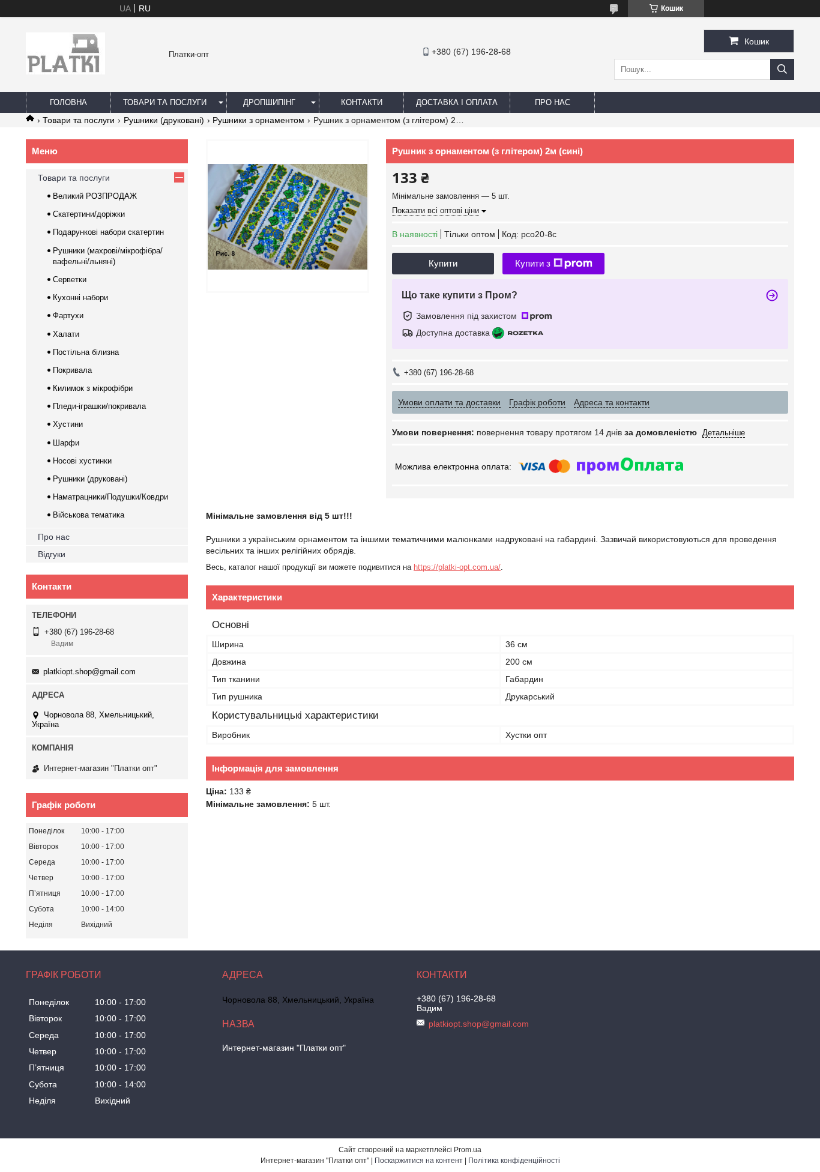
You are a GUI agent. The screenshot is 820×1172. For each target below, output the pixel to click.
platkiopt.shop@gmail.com (89, 671)
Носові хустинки (82, 460)
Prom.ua (467, 1150)
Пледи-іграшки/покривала (99, 406)
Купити (443, 263)
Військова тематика (88, 514)
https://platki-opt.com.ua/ (457, 567)
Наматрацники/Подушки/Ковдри (110, 496)
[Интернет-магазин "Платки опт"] (65, 71)
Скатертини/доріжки (89, 214)
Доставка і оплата (457, 102)
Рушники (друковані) (164, 120)
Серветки (69, 279)
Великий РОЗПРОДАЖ (95, 196)
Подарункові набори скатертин (108, 232)
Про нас (552, 102)
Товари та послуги (165, 102)
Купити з (532, 263)
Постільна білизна (86, 352)
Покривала (72, 370)
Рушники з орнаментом (258, 120)
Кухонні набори (80, 297)
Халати (66, 334)
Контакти (361, 102)
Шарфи (66, 442)
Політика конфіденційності (514, 1160)
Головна (68, 102)
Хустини (68, 424)
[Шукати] (782, 69)
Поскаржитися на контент (419, 1160)
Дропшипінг (269, 102)
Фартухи (68, 315)
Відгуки (51, 554)
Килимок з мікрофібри (93, 388)
